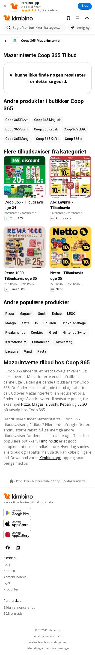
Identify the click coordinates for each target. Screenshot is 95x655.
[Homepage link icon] (11, 481)
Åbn (85, 6)
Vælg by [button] (83, 28)
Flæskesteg (63, 342)
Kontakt (9, 571)
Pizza (9, 314)
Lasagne (11, 351)
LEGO (71, 314)
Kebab (57, 314)
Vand (28, 351)
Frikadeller (40, 342)
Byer (6, 583)
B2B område (13, 613)
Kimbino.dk (48, 441)
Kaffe (25, 323)
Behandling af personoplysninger (47, 648)
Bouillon (49, 323)
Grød (53, 332)
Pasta (41, 351)
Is (36, 323)
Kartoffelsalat (16, 342)
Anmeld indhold (15, 577)
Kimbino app (50, 457)
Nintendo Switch (74, 332)
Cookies (37, 332)
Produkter (10, 589)
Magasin (26, 314)
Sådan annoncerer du (19, 607)
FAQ (6, 565)
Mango (10, 323)
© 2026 (47, 630)
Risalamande (15, 332)
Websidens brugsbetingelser (47, 642)
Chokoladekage (74, 323)
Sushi (42, 314)
